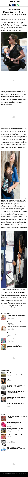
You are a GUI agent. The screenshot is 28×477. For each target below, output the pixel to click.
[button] (2, 1)
